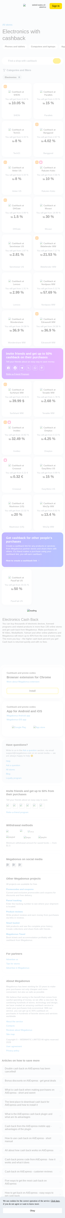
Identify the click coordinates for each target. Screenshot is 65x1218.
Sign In (56, 6)
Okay (32, 1210)
